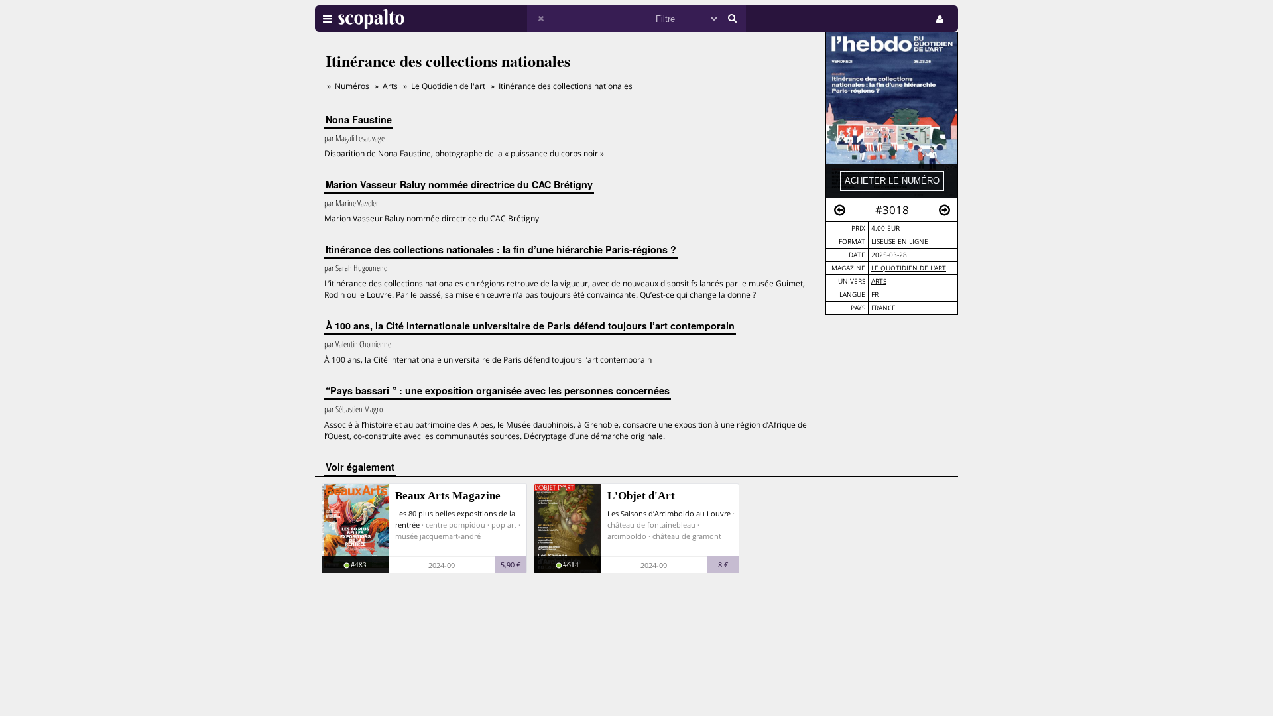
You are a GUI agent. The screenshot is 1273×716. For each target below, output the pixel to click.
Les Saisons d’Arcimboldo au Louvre (669, 513)
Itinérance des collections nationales (566, 85)
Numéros (352, 85)
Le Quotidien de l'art (908, 268)
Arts (878, 281)
